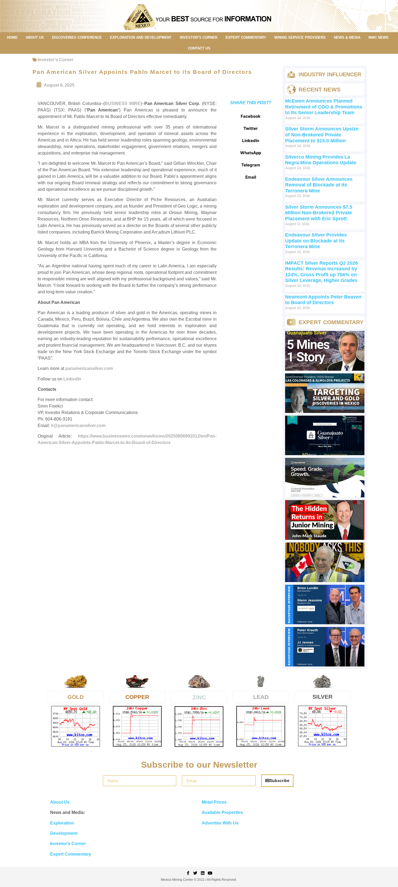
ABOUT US (35, 37)
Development (63, 833)
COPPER (137, 697)
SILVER (322, 697)
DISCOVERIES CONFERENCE (77, 37)
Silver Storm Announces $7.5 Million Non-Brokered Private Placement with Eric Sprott (318, 212)
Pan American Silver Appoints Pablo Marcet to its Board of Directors (142, 72)
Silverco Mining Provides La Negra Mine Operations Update (320, 160)
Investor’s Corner (55, 59)
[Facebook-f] (188, 873)
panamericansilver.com (89, 368)
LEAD (261, 697)
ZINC (199, 697)
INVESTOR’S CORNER (198, 37)
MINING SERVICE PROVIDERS (300, 37)
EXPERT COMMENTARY (246, 37)
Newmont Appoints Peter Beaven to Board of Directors (323, 299)
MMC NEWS (378, 37)
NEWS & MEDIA (347, 37)
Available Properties (222, 812)
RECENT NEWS (320, 89)
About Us (60, 802)
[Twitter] (195, 873)
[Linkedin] (202, 873)
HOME (12, 37)
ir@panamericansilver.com (78, 425)
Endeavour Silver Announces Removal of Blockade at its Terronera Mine (319, 184)
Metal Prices (214, 802)
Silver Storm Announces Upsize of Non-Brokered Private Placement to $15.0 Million (321, 134)
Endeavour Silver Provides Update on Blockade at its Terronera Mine (316, 240)
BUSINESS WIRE (123, 103)
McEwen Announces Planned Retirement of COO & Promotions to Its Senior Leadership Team (323, 106)
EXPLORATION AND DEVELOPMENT (141, 37)
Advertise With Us (220, 823)
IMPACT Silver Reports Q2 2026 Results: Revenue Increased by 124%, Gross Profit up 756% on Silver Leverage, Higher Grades (321, 271)
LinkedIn (72, 379)
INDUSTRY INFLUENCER (330, 74)
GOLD (75, 697)
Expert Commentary (70, 854)
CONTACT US (199, 48)
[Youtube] (210, 873)
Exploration (62, 823)
